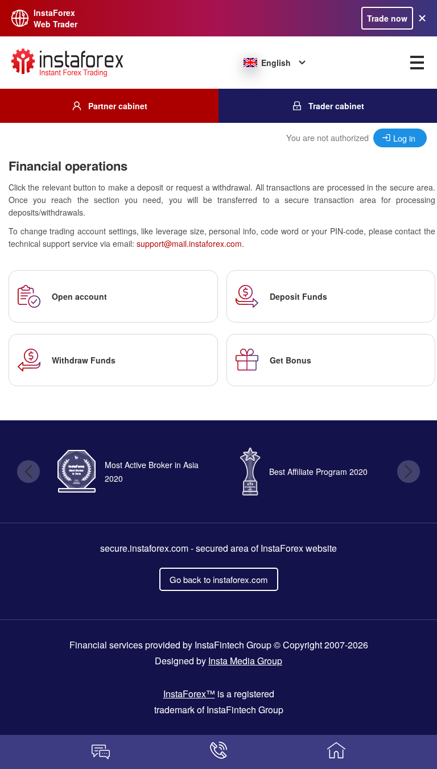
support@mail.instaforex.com (189, 243)
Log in (404, 138)
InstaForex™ (189, 693)
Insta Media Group (245, 660)
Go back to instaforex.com (219, 579)
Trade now (387, 18)
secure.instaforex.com (144, 548)
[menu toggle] (417, 63)
